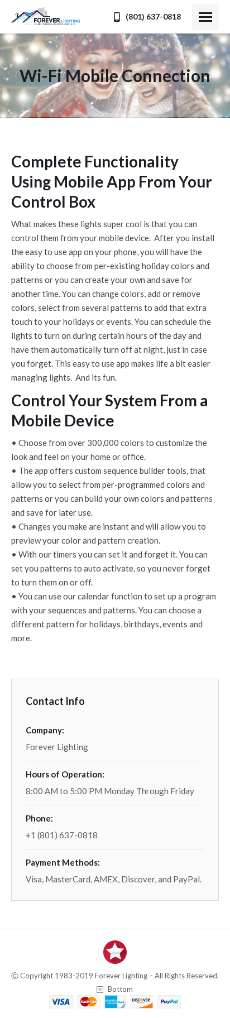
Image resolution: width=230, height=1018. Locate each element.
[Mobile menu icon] (205, 17)
